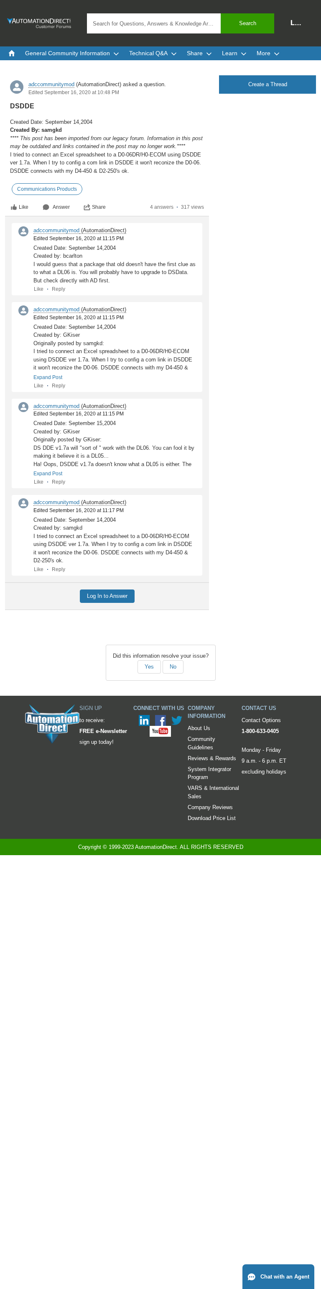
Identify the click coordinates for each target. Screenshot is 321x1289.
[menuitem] (11, 53)
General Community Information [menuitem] (67, 53)
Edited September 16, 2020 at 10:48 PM (73, 92)
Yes (149, 667)
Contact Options (261, 720)
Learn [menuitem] (229, 53)
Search (247, 23)
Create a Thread (267, 84)
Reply (58, 289)
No (173, 667)
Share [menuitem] (195, 53)
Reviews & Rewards (212, 758)
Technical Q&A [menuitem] (148, 53)
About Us (199, 728)
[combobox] (180, 23)
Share (99, 207)
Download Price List (212, 818)
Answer (61, 207)
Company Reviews (210, 807)
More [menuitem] (263, 53)
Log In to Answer (107, 596)
